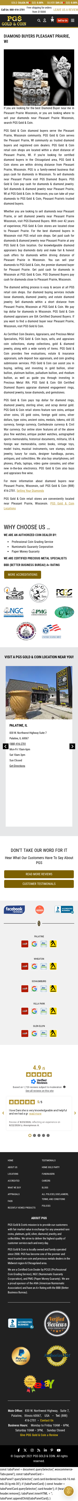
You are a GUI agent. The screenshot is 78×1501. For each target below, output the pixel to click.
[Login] (44, 20)
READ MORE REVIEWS (39, 874)
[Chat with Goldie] (68, 1491)
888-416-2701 (17, 9)
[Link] (13, 593)
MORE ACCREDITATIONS (22, 574)
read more (35, 1113)
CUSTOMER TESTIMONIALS (39, 884)
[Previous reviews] (3, 1113)
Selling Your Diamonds (30, 491)
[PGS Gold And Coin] (14, 20)
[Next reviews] (75, 1113)
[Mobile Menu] (39, 20)
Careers (46, 1180)
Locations (13, 1174)
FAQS (10, 1201)
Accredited (14, 1180)
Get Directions (17, 766)
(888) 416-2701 (17, 744)
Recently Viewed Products (21, 1207)
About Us (12, 1167)
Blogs (45, 1187)
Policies (46, 1206)
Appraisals (14, 1194)
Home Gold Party (50, 1167)
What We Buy (14, 1187)
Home (10, 1160)
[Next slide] (72, 746)
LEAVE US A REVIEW (66, 10)
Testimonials (48, 1160)
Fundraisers (48, 1174)
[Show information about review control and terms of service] (64, 1086)
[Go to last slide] (6, 746)
